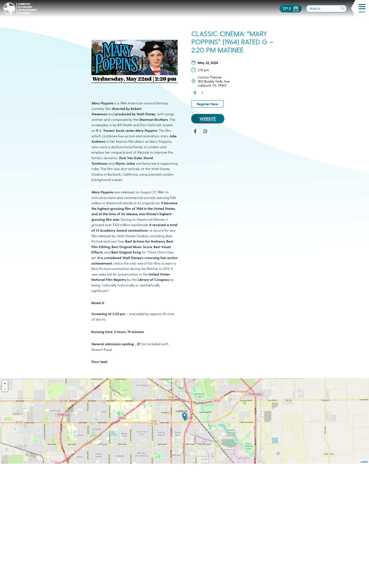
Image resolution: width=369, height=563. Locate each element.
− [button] (5, 388)
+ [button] (5, 383)
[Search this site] (326, 8)
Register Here (207, 104)
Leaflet (364, 461)
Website (207, 118)
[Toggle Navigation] (362, 6)
